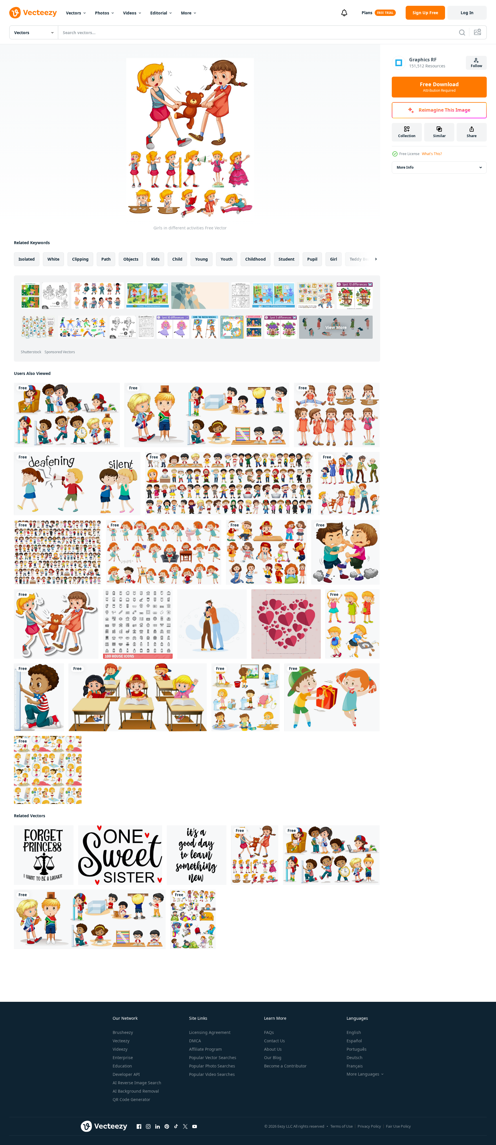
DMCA (195, 1040)
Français (355, 1066)
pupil (312, 259)
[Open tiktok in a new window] (176, 1126)
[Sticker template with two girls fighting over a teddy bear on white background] (56, 624)
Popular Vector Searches (212, 1057)
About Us (273, 1049)
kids (155, 259)
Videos (129, 13)
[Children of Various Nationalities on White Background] (229, 483)
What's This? (432, 153)
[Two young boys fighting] (346, 552)
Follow (476, 65)
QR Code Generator (131, 1099)
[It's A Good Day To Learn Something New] (196, 855)
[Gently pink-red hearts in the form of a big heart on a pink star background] (286, 624)
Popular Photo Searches (212, 1066)
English (354, 1032)
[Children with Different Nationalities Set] (57, 552)
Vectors (73, 13)
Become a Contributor (285, 1066)
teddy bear (361, 259)
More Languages (363, 1074)
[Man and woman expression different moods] (349, 483)
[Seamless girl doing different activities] (48, 770)
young (201, 259)
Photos (102, 13)
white (53, 259)
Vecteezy (121, 1040)
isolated (27, 259)
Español (354, 1040)
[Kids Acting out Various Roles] (266, 552)
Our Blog (272, 1057)
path (106, 259)
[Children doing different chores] (245, 697)
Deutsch (355, 1057)
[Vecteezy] (33, 13)
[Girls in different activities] (254, 855)
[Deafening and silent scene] (77, 483)
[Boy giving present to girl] (332, 697)
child (177, 259)
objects (130, 259)
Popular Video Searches (212, 1074)
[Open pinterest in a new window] (166, 1126)
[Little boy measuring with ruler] (39, 697)
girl (333, 259)
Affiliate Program (205, 1049)
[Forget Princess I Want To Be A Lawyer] (44, 855)
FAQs (269, 1032)
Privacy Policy (369, 1126)
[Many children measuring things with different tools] (207, 415)
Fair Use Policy (398, 1126)
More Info (405, 167)
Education (122, 1066)
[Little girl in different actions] (337, 415)
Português (357, 1049)
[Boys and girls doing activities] (193, 919)
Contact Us (274, 1040)
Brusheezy (123, 1032)
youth (227, 259)
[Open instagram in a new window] (148, 1126)
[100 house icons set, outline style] (138, 624)
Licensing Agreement (209, 1032)
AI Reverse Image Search (137, 1082)
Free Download (439, 87)
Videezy (120, 1049)
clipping (80, 259)
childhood (255, 259)
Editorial (158, 13)
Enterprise (123, 1057)
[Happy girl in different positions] (352, 624)
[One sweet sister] (120, 855)
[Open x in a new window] (185, 1126)
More (186, 13)
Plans (367, 12)
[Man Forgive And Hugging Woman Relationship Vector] (212, 624)
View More (336, 327)
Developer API (126, 1074)
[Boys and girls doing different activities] (67, 415)
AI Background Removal (136, 1091)
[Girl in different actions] (163, 552)
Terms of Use (341, 1126)
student (286, 259)
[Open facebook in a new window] (139, 1126)
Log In (467, 12)
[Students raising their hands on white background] (138, 697)
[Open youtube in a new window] (194, 1126)
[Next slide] (371, 259)
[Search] (462, 32)
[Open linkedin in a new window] (157, 1126)
